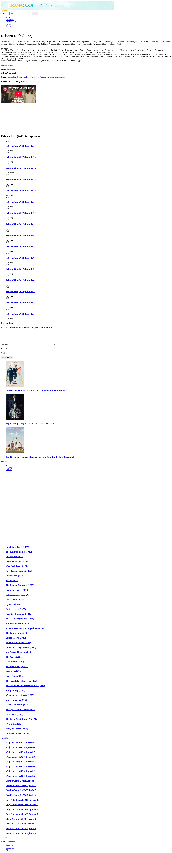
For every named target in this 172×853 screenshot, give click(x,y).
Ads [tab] (7, 465)
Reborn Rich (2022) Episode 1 (20, 314)
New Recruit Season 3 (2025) (19, 571)
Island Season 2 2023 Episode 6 (21, 819)
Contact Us (10, 848)
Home (8, 18)
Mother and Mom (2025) (17, 623)
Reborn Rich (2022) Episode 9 (20, 224)
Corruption (12, 77)
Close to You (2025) (15, 556)
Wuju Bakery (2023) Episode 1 (20, 771)
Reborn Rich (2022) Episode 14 (21, 168)
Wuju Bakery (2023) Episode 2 (20, 776)
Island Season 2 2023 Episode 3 (21, 833)
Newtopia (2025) (13, 671)
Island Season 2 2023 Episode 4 (21, 828)
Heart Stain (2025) (14, 676)
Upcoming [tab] (9, 470)
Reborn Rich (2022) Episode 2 (20, 302)
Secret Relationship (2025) (18, 642)
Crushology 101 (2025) (17, 561)
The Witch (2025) (14, 657)
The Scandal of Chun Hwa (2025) (22, 681)
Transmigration (59, 77)
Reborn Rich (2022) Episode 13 (21, 179)
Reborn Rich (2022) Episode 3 (20, 291)
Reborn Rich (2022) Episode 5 (20, 269)
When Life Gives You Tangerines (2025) (25, 628)
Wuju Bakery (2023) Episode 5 (20, 752)
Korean (10, 65)
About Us (9, 846)
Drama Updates (11, 22)
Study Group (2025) (15, 690)
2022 (14, 73)
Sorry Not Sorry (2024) (17, 728)
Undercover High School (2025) (21, 647)
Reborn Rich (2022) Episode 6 (20, 258)
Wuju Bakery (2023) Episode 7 (20, 761)
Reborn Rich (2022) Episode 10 (21, 213)
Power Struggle (40, 77)
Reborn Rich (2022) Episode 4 (20, 280)
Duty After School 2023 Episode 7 (22, 814)
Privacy (8, 850)
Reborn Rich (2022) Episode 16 (21, 146)
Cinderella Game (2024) (17, 733)
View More (5, 461)
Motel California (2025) (17, 700)
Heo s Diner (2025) (15, 599)
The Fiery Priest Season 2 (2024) (21, 719)
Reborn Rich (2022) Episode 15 (21, 157)
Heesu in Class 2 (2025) (17, 590)
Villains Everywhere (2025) (18, 595)
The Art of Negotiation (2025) (20, 618)
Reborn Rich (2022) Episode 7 (20, 246)
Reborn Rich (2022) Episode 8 (20, 235)
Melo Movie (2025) (15, 661)
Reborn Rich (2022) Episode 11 (21, 202)
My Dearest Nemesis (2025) (18, 652)
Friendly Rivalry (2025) (17, 666)
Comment (5, 345)
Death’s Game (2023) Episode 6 (21, 785)
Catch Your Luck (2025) (17, 547)
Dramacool (11, 842)
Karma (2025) (12, 580)
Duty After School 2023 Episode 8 (22, 809)
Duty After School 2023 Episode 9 (22, 804)
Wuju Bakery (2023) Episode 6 (20, 757)
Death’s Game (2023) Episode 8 (21, 795)
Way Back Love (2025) (17, 566)
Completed (11, 69)
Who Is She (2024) (14, 724)
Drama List (10, 20)
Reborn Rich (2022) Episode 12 (21, 190)
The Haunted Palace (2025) (19, 552)
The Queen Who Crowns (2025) (21, 709)
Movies (8, 24)
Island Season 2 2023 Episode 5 (21, 823)
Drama (19, 77)
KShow (8, 26)
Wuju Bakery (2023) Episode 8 (20, 766)
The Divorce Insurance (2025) (20, 585)
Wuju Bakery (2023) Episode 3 (20, 742)
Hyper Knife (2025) (15, 575)
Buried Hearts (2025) (16, 609)
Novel (31, 77)
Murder (25, 77)
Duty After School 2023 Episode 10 (22, 800)
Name (4, 349)
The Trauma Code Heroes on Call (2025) (25, 685)
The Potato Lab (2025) (16, 633)
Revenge (50, 77)
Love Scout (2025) (14, 714)
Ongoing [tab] (9, 468)
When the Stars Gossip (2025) (20, 695)
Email (4, 353)
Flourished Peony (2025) (17, 704)
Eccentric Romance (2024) (18, 614)
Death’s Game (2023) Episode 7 (21, 790)
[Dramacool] (57, 9)
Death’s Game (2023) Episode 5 (21, 781)
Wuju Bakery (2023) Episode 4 (20, 747)
